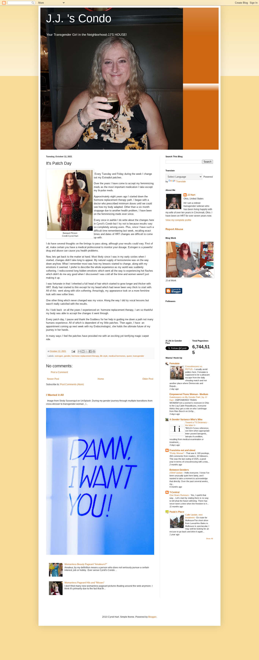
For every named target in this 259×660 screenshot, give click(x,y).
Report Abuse (174, 229)
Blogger (152, 617)
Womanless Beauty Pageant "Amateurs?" (85, 564)
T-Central (174, 492)
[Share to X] (87, 351)
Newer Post (53, 379)
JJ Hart (191, 195)
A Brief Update (176, 473)
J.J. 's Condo (78, 18)
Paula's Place (177, 512)
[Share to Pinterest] (94, 351)
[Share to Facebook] (90, 351)
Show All (209, 539)
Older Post (147, 379)
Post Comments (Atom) (72, 384)
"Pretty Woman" (177, 453)
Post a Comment (59, 372)
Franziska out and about (182, 450)
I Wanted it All (55, 394)
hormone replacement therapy (85, 356)
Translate (181, 181)
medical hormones (117, 356)
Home (101, 379)
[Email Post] (73, 351)
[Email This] (79, 351)
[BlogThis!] (83, 351)
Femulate (175, 363)
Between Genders (179, 470)
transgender (138, 356)
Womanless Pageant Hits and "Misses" (84, 582)
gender (67, 356)
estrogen (59, 356)
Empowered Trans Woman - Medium (189, 394)
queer (129, 356)
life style (104, 356)
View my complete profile (178, 220)
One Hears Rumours (179, 495)
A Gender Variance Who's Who (186, 419)
